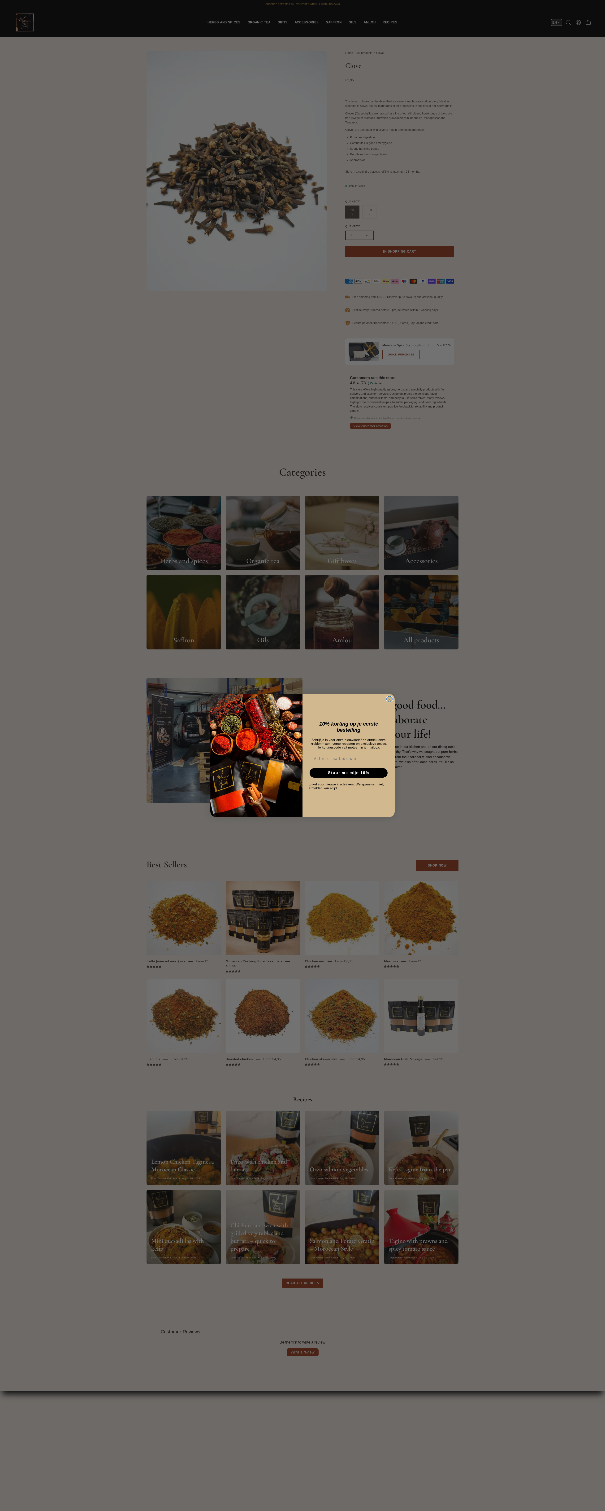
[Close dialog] (389, 699)
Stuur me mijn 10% (348, 773)
